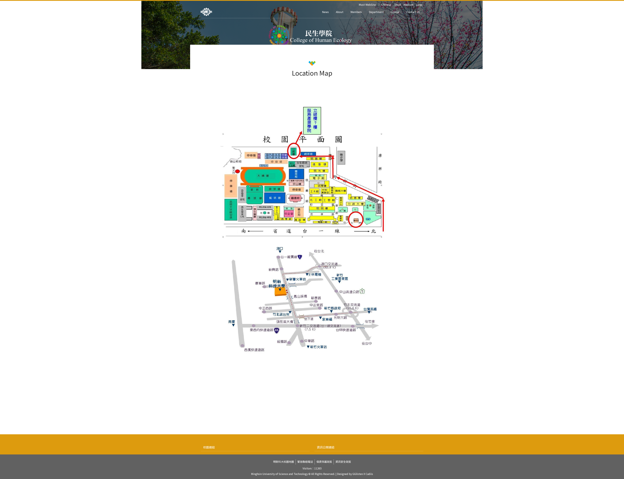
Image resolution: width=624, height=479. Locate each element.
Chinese (386, 5)
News (325, 12)
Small (397, 4)
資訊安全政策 (343, 462)
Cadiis (369, 474)
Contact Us (413, 12)
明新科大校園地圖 (283, 462)
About (339, 12)
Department (376, 12)
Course (395, 12)
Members (356, 12)
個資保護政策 (324, 462)
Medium (408, 4)
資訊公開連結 (325, 447)
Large (419, 4)
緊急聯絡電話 (305, 462)
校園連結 (209, 447)
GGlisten (357, 474)
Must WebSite (367, 5)
